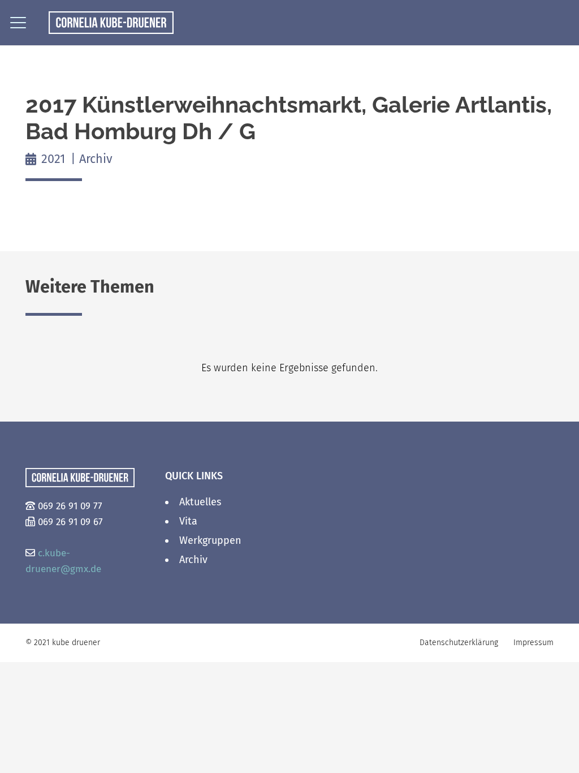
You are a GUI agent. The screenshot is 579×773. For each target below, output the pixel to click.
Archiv (193, 559)
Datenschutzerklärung (459, 642)
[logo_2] (111, 22)
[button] (18, 23)
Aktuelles (200, 502)
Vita (188, 521)
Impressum (533, 642)
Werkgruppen (210, 540)
